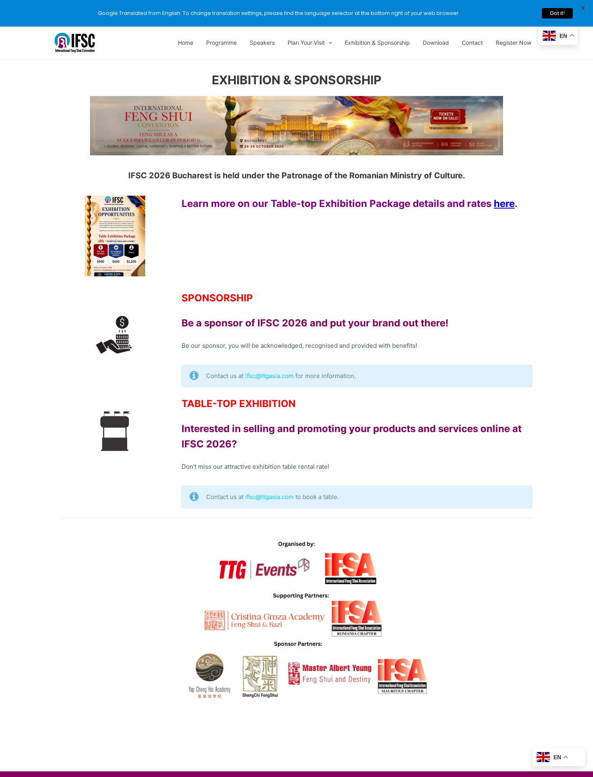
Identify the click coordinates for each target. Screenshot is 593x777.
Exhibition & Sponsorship (377, 42)
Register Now (513, 42)
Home (185, 42)
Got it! (557, 13)
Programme (221, 42)
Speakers (262, 42)
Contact (472, 42)
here (504, 203)
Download (436, 42)
